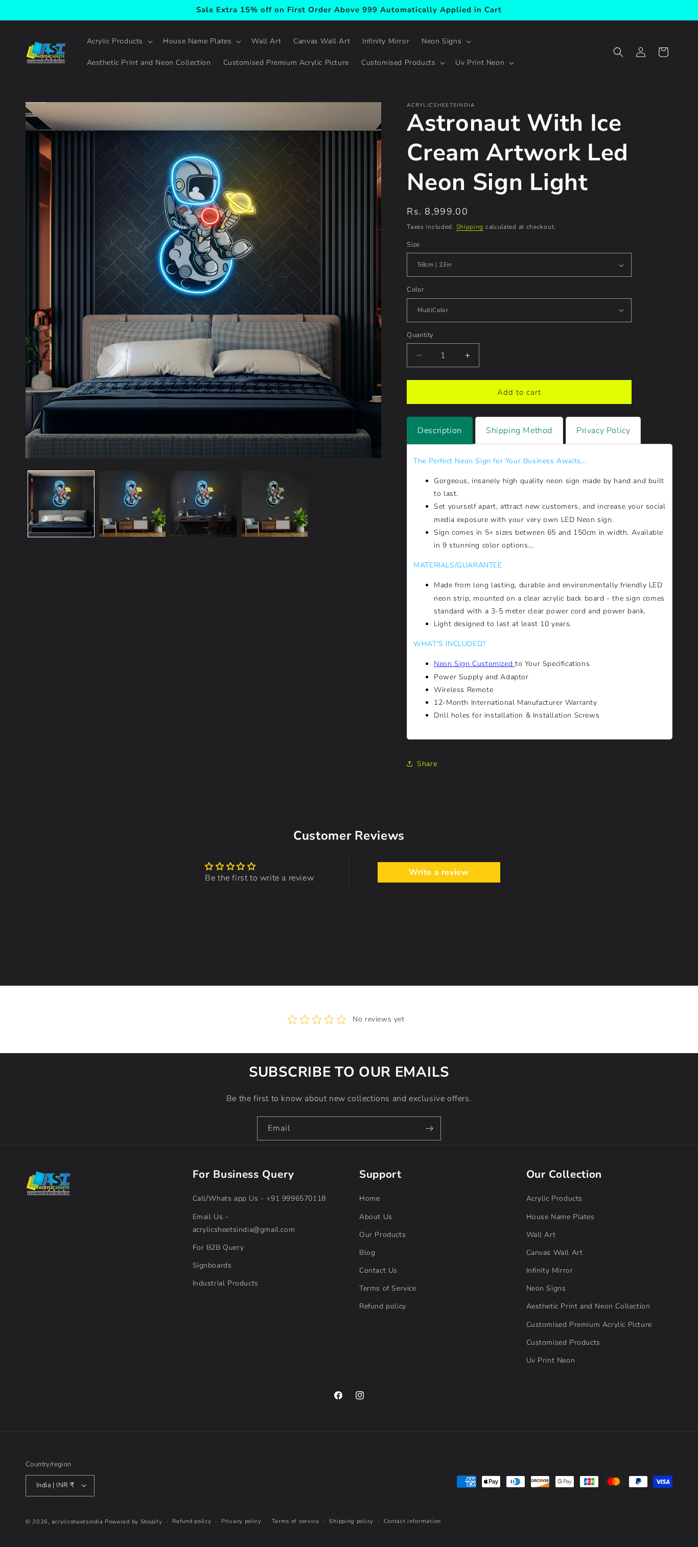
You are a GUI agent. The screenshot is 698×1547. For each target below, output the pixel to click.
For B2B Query (218, 1247)
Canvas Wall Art (554, 1252)
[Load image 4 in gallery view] (275, 504)
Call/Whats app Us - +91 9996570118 (259, 1198)
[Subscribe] (429, 1128)
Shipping (470, 227)
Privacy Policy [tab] (603, 430)
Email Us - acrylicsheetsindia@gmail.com (244, 1222)
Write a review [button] (439, 872)
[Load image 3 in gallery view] (204, 504)
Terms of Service (387, 1288)
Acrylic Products (554, 1198)
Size (413, 244)
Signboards (212, 1265)
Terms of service (295, 1521)
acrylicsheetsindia (77, 1521)
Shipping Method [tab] (519, 430)
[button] (119, 41)
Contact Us (378, 1270)
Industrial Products (226, 1283)
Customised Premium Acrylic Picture (589, 1324)
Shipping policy (351, 1521)
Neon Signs (546, 1288)
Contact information (412, 1521)
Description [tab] (439, 430)
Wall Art (541, 1234)
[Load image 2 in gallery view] (132, 504)
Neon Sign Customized (473, 664)
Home (369, 1198)
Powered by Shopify (133, 1521)
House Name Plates (560, 1216)
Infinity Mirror (549, 1270)
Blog (367, 1252)
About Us (375, 1216)
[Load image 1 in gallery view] (61, 504)
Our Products (382, 1234)
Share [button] (427, 764)
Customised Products (563, 1342)
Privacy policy (241, 1521)
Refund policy (382, 1306)
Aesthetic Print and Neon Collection (588, 1306)
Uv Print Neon (550, 1360)
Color (415, 289)
